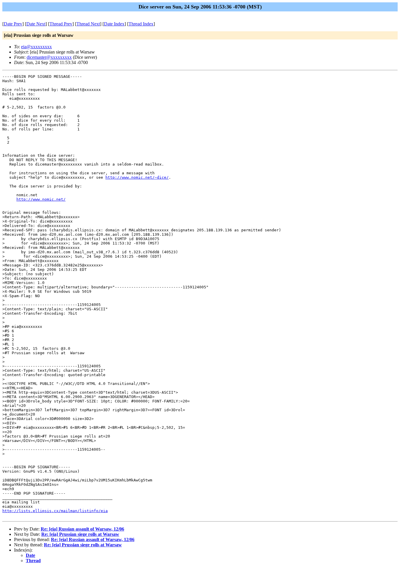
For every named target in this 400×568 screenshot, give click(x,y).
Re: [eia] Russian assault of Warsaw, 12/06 (82, 528)
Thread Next (88, 23)
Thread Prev (60, 23)
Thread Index (141, 23)
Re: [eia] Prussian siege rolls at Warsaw (80, 534)
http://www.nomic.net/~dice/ (137, 177)
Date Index (114, 23)
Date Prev (13, 23)
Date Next (35, 23)
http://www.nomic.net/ (41, 199)
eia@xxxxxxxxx (36, 46)
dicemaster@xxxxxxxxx (49, 57)
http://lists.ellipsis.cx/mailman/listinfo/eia (55, 511)
